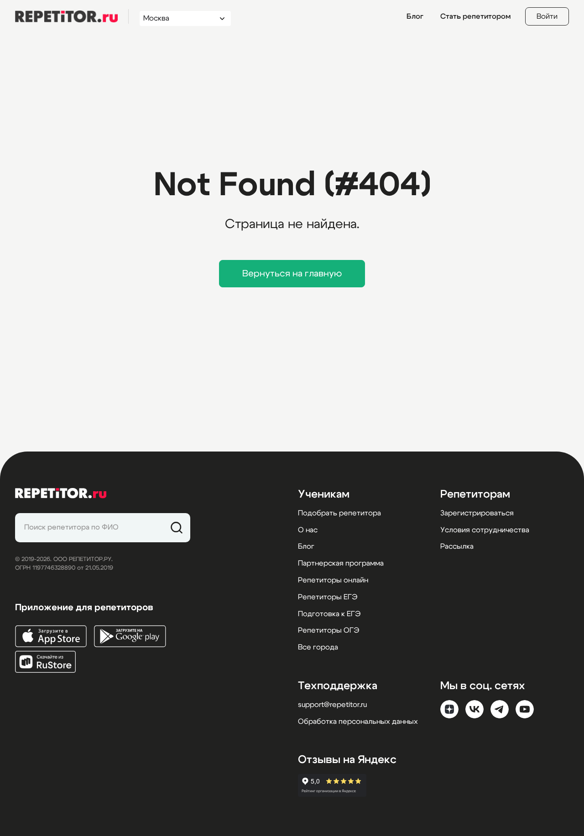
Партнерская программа (341, 563)
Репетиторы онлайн (333, 580)
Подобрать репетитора (339, 513)
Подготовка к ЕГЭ (329, 614)
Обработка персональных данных (358, 721)
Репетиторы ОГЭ (328, 630)
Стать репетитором (475, 16)
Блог (415, 16)
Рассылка (457, 546)
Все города (318, 647)
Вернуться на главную (292, 273)
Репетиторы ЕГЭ (327, 597)
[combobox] (177, 18)
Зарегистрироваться (477, 513)
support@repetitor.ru (332, 704)
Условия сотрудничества (484, 530)
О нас (308, 530)
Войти (547, 16)
